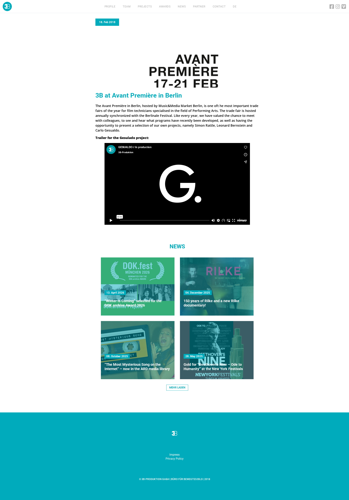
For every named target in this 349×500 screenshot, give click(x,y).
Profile (110, 6)
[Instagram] (337, 6)
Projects (145, 6)
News (182, 6)
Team (127, 6)
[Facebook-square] (331, 6)
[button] (177, 388)
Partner (199, 6)
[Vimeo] (343, 6)
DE (234, 6)
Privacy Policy (175, 458)
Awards (165, 6)
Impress (174, 454)
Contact (219, 6)
